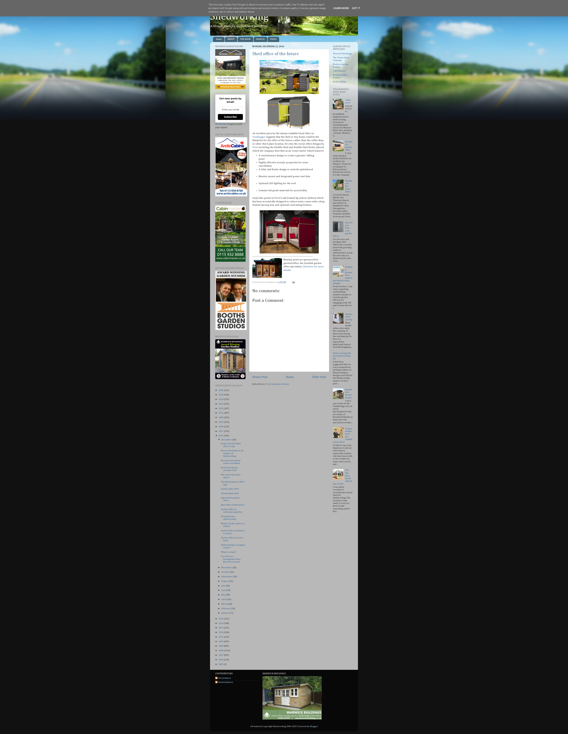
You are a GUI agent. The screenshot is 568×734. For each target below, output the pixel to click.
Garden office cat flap (348, 317)
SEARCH (260, 39)
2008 (221, 650)
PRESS (273, 39)
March (224, 604)
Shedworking (239, 17)
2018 (221, 427)
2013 (221, 628)
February (226, 608)
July (223, 586)
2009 (221, 646)
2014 (221, 623)
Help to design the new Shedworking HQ (342, 356)
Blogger (314, 726)
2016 (221, 436)
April (224, 599)
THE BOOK (245, 39)
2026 (221, 390)
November (226, 567)
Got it (356, 8)
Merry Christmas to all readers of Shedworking (232, 453)
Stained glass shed (230, 493)
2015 (221, 619)
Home (219, 39)
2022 (221, 408)
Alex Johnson (224, 678)
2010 (221, 641)
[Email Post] (293, 282)
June (223, 590)
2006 (221, 660)
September (227, 576)
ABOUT (231, 39)
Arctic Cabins (339, 82)
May (223, 595)
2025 (221, 395)
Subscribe (230, 116)
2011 (221, 637)
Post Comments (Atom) (277, 384)
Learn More (341, 8)
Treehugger (258, 137)
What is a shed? (228, 552)
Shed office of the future (275, 54)
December (226, 440)
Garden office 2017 (230, 489)
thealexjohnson (225, 682)
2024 (221, 399)
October (225, 572)
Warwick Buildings (342, 53)
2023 (221, 404)
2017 (221, 431)
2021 (221, 413)
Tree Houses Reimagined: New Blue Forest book (231, 559)
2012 (221, 632)
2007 (221, 655)
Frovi (255, 147)
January (225, 613)
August (225, 581)
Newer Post (260, 377)
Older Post (319, 377)
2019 (221, 422)
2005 (221, 664)
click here (223, 124)
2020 (221, 417)
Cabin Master (339, 71)
